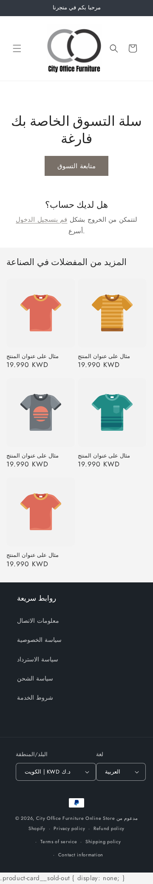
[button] (17, 48)
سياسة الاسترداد (37, 659)
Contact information (80, 854)
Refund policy (109, 828)
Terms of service (58, 841)
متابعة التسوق (76, 166)
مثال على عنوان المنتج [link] (32, 356)
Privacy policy (69, 828)
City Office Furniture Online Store (75, 818)
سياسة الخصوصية (39, 639)
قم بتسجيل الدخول (41, 219)
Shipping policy (103, 841)
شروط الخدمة (35, 697)
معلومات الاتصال (38, 620)
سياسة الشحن (35, 678)
